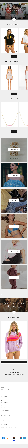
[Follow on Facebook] (2, 431)
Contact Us (3, 394)
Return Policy (4, 396)
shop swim (14, 226)
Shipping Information (5, 389)
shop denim (14, 200)
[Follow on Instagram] (5, 431)
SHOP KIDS (14, 13)
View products (13, 361)
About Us (3, 391)
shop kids (14, 277)
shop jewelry (14, 149)
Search (2, 387)
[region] (14, 11)
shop (14, 56)
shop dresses (14, 175)
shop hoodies (14, 251)
